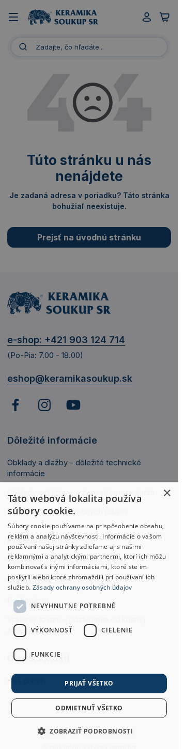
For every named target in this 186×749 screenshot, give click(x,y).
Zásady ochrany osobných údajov (82, 587)
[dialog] (89, 615)
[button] (89, 731)
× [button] (167, 493)
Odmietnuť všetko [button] (88, 708)
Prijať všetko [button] (89, 683)
